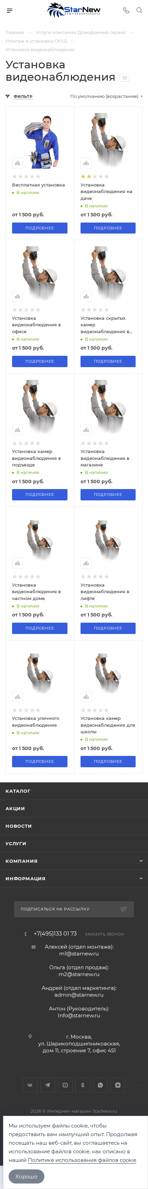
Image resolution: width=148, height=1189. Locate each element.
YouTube (65, 1085)
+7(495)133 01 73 (55, 934)
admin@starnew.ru (79, 995)
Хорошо (26, 1176)
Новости (19, 826)
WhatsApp (100, 1085)
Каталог (18, 791)
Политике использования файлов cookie (82, 1160)
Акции (15, 808)
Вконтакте (30, 1085)
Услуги (16, 843)
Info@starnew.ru (79, 1015)
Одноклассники (82, 1085)
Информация (26, 878)
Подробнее (39, 228)
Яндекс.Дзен (117, 1085)
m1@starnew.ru (79, 953)
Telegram (47, 1085)
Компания (22, 861)
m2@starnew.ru (79, 974)
